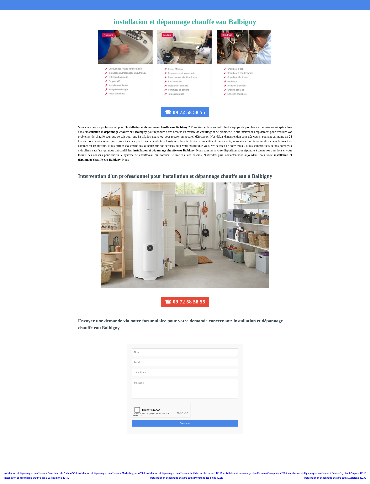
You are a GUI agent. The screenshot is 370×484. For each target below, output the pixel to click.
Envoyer (185, 423)
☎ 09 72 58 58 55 (185, 112)
